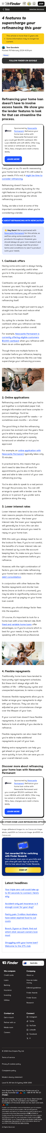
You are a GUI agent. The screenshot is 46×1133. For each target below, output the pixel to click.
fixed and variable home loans (17, 624)
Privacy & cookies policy (11, 1064)
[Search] (24, 3)
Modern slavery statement (12, 1077)
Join (41, 3)
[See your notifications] (34, 3)
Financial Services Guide (24, 1119)
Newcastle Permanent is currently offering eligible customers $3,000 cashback (20, 337)
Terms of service (8, 1057)
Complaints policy (9, 1070)
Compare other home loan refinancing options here (23, 822)
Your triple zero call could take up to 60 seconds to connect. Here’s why (22, 893)
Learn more (13, 159)
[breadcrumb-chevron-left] (3, 9)
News (7, 9)
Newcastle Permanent (14, 233)
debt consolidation (11, 577)
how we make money (22, 1123)
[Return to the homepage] (13, 3)
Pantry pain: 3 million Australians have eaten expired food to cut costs (21, 917)
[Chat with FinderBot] (29, 3)
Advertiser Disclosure (12, 1121)
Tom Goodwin (12, 47)
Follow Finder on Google (23, 61)
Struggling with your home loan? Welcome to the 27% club (21, 944)
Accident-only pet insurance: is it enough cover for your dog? (21, 905)
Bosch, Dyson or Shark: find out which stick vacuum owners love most (21, 932)
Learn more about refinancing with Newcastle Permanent (23, 221)
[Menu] (2, 3)
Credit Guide (37, 1119)
